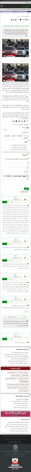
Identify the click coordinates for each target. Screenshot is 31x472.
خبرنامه (10, 439)
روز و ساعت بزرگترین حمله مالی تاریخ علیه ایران (17, 424)
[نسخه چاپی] (11, 19)
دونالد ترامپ (7, 136)
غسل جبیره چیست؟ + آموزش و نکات (19, 431)
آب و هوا (10, 436)
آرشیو (19, 436)
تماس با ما (23, 436)
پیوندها (14, 436)
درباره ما (28, 436)
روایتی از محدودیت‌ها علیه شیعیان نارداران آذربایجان (16, 426)
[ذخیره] (16, 19)
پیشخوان (27, 16)
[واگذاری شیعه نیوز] (15, 11)
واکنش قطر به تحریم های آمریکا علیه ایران (20, 401)
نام (27, 162)
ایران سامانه (13, 456)
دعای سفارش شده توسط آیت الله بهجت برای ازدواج (18, 388)
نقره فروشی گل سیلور (24, 391)
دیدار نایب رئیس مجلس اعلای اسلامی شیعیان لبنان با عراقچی (16, 354)
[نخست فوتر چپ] (15, 464)
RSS (6, 439)
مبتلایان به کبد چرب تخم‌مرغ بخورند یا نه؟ (20, 352)
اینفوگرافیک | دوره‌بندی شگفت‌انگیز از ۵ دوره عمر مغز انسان (17, 357)
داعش (13, 136)
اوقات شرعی (4, 436)
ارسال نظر (24, 132)
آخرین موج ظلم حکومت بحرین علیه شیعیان (19, 359)
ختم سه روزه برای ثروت (23, 378)
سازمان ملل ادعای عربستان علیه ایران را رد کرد (18, 149)
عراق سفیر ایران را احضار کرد (22, 405)
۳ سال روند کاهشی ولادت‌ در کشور (20, 429)
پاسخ (5, 202)
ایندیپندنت (19, 136)
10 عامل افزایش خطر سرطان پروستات (20, 403)
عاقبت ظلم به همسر (11, 372)
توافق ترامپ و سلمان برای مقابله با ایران (19, 147)
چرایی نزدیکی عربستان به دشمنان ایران (19, 145)
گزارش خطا (24, 128)
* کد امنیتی (26, 171)
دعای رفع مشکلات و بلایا (11, 378)
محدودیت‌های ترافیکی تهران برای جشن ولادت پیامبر (18, 361)
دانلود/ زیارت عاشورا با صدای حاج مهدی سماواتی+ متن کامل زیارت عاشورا (16, 9)
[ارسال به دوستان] (14, 19)
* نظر (27, 178)
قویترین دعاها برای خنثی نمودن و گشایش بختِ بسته (17, 384)
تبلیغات (24, 439)
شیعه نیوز (26, 138)
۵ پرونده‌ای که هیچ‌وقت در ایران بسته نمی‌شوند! (19, 363)
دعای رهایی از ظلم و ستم (23, 372)
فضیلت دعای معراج (15, 375)
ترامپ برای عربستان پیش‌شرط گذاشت (20, 407)
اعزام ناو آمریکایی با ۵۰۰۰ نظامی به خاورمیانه (18, 422)
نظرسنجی (19, 439)
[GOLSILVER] (15, 414)
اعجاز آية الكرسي (25, 375)
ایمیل (27, 167)
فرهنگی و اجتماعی (20, 16)
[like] (15, 130)
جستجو (14, 439)
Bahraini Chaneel (24, 381)
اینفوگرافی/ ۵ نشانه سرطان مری (22, 399)
